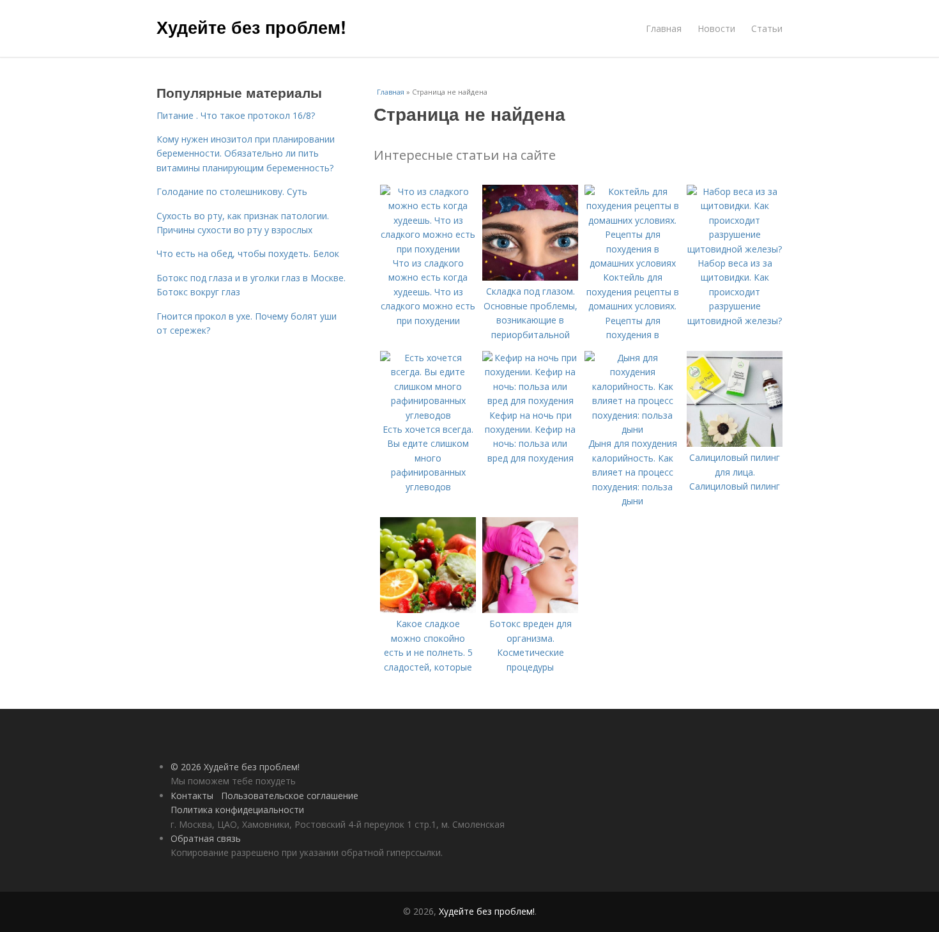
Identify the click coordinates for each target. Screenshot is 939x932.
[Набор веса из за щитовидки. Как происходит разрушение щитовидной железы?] (734, 249)
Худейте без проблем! (251, 27)
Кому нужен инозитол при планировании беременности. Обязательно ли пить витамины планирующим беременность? (245, 153)
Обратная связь (206, 838)
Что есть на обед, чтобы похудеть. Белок (247, 253)
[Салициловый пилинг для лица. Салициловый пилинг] (734, 443)
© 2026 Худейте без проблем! (235, 767)
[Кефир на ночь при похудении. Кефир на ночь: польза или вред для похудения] (530, 400)
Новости (716, 28)
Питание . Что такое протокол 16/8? (235, 115)
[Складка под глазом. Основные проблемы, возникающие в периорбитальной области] (530, 277)
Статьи (766, 28)
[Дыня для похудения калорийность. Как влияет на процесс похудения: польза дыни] (632, 429)
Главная (664, 28)
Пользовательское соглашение (289, 795)
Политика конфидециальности (237, 810)
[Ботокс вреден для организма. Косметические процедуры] (530, 609)
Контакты (192, 795)
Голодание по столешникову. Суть (231, 191)
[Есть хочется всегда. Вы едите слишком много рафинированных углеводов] (428, 415)
